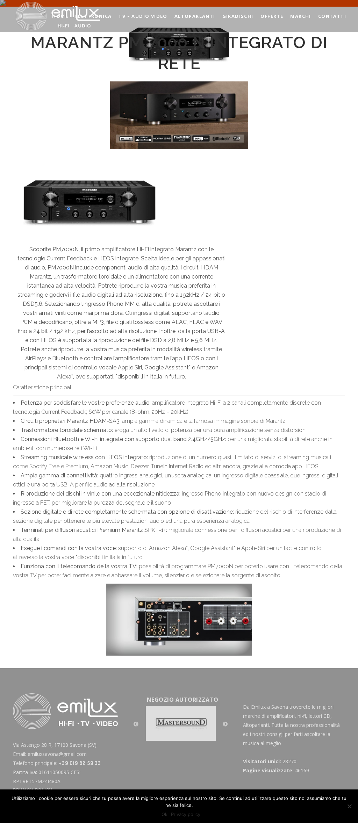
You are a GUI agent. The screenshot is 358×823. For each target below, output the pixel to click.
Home (115, 76)
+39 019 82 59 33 (80, 763)
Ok (164, 814)
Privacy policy (185, 814)
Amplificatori (139, 76)
